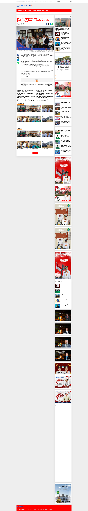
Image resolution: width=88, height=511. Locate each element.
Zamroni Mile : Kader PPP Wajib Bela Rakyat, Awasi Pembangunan (64, 136)
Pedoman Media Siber (48, 509)
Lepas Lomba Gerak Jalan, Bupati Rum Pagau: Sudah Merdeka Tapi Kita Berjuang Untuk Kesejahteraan (43, 100)
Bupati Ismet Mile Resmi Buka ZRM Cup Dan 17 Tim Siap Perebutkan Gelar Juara (64, 72)
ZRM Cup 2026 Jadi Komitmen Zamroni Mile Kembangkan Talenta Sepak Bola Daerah (63, 70)
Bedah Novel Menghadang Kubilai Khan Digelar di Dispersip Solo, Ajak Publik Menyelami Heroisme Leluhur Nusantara (65, 38)
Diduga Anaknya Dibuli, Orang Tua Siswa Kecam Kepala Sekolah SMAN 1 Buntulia (62, 29)
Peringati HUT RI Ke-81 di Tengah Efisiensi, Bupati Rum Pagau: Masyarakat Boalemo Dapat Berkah (25, 100)
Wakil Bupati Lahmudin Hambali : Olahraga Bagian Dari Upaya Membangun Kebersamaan (62, 78)
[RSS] (37, 81)
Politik (21, 24)
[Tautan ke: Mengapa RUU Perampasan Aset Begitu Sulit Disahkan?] (57, 49)
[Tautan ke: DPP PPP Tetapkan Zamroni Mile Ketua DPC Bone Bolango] (57, 147)
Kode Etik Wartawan (41, 509)
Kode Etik (35, 509)
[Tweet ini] (48, 24)
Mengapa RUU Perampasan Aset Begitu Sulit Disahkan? (65, 48)
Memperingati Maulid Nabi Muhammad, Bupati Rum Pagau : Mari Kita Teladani (26, 97)
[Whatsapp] (52, 24)
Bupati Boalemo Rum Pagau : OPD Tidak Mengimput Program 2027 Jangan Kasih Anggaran (44, 97)
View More (35, 152)
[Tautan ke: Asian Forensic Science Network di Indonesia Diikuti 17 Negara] (57, 117)
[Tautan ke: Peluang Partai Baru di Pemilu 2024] (57, 108)
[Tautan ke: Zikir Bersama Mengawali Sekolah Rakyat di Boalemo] (57, 290)
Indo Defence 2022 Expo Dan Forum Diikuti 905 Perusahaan (65, 103)
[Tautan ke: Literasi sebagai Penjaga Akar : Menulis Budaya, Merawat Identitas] (57, 44)
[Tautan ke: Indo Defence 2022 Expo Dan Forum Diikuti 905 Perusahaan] (57, 103)
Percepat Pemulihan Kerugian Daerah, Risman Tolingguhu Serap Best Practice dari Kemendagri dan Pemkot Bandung (65, 294)
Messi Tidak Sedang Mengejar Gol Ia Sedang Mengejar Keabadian (63, 75)
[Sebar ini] (47, 24)
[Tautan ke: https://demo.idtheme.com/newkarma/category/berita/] (70, 16)
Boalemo (18, 24)
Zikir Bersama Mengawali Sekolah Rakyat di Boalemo (65, 289)
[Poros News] (24, 6)
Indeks (28, 509)
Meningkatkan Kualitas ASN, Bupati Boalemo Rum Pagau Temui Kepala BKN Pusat (44, 91)
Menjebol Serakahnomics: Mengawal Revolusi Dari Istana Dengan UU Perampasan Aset (64, 33)
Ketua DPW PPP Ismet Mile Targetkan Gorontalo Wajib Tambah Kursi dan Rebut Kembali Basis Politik (65, 141)
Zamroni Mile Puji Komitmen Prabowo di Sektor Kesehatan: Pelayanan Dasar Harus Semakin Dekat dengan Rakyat (65, 131)
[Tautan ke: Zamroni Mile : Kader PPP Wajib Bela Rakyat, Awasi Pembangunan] (57, 136)
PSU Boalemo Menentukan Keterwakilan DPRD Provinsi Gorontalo (28, 84)
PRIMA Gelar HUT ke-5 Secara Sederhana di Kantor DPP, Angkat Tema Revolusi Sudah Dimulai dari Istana (65, 151)
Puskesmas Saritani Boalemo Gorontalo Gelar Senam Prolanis (45, 84)
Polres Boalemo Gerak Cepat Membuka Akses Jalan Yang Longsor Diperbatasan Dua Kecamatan (65, 122)
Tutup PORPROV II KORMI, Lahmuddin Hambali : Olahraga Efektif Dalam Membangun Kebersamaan (63, 67)
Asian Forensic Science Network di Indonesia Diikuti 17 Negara (65, 117)
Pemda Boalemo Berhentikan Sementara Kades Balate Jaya (25, 94)
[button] (71, 1)
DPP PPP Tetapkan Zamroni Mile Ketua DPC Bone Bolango (65, 146)
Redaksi (31, 509)
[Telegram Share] (50, 24)
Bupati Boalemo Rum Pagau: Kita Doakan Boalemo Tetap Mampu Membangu (44, 94)
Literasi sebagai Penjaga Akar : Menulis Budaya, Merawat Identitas (65, 43)
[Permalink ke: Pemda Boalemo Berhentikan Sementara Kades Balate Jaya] (47, 108)
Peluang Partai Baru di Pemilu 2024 (65, 108)
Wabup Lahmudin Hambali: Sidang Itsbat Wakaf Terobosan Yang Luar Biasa (25, 91)
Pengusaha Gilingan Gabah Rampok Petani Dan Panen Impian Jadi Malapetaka (65, 112)
